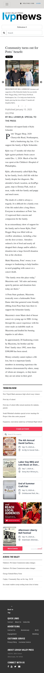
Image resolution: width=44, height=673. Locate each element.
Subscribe (26, 622)
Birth (37, 630)
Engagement (12, 634)
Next (41, 82)
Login (38, 3)
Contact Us (11, 630)
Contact (10, 622)
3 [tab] (25, 106)
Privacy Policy (12, 642)
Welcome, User (28, 3)
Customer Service (25, 642)
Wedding (35, 634)
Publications (21, 27)
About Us (18, 622)
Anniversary (25, 630)
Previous (3, 82)
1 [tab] (18, 106)
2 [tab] (22, 106)
